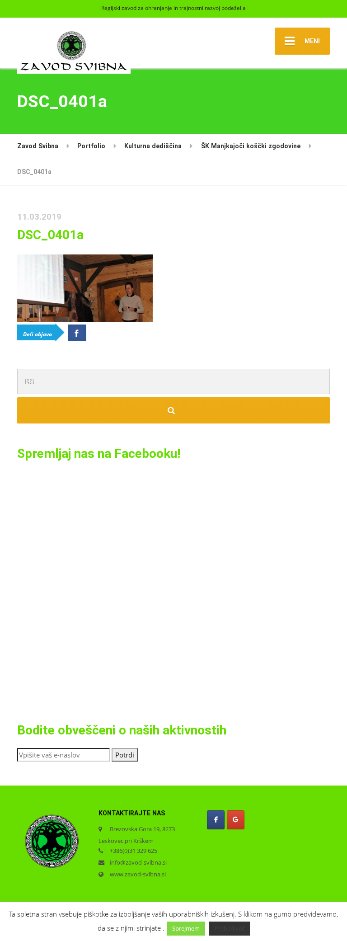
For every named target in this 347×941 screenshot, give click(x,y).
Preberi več (229, 928)
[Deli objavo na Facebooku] (77, 333)
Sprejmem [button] (186, 928)
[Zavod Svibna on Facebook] (216, 819)
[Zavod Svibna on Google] (235, 819)
